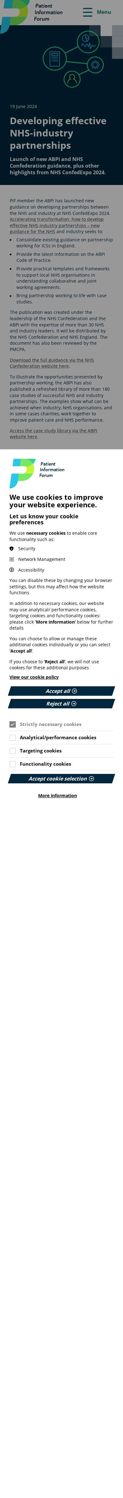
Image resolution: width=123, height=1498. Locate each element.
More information (57, 795)
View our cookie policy (34, 677)
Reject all (58, 703)
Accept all (58, 691)
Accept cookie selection (58, 778)
